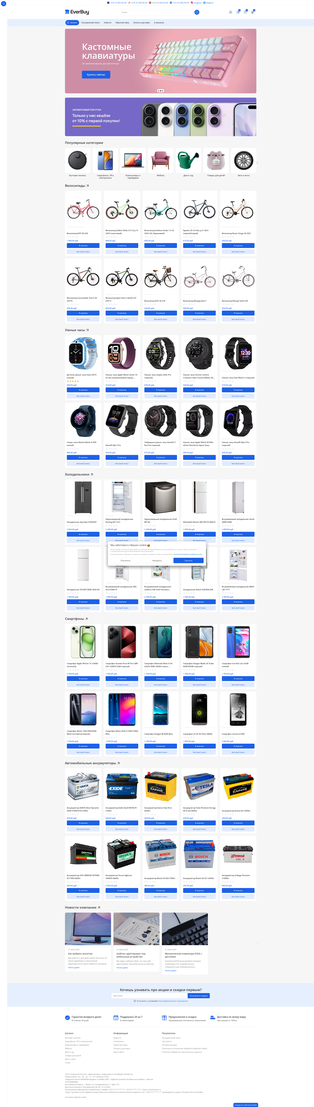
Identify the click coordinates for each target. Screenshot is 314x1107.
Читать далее (73, 967)
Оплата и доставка (122, 1048)
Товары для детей (73, 1055)
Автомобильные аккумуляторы (90, 763)
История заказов (169, 1045)
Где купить (167, 1041)
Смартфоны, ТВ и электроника (79, 1041)
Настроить (157, 560)
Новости (117, 1038)
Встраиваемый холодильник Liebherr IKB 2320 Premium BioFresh (157, 589)
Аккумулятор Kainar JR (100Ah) (236, 810)
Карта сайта (118, 1052)
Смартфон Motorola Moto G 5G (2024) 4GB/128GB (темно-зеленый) (158, 666)
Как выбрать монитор (80, 953)
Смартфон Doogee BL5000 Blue (158, 734)
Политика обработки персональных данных (182, 1052)
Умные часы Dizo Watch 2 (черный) (238, 377)
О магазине (118, 1041)
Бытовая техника (73, 1038)
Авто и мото (70, 1059)
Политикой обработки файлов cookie (188, 554)
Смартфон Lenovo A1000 (233, 734)
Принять (188, 560)
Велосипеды (75, 185)
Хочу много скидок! (199, 995)
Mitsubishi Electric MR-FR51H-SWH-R (199, 522)
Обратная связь (120, 1045)
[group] (160, 61)
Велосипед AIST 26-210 (154, 301)
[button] (158, 90)
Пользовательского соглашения (173, 1001)
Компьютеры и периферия (77, 1045)
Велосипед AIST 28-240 (77, 233)
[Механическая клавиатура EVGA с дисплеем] (185, 929)
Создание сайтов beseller (246, 1105)
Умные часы (75, 330)
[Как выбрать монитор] (88, 929)
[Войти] (230, 12)
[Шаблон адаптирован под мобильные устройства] (136, 929)
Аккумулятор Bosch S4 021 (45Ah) (198, 878)
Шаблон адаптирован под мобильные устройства (131, 955)
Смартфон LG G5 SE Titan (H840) (197, 734)
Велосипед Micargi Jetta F (194, 301)
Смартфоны (74, 618)
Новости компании (80, 907)
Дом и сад (69, 1052)
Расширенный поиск (171, 1038)
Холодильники (77, 474)
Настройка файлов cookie (75, 1097)
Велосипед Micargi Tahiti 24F (235, 301)
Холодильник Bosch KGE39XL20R (198, 589)
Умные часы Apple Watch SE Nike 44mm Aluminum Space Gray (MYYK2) (198, 445)
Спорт (68, 1062)
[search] (196, 12)
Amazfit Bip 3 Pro (113, 445)
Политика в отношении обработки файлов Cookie (185, 1048)
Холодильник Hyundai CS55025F (82, 522)
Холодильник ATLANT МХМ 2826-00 (83, 589)
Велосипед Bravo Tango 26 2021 (236, 233)
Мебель (68, 1048)
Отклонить (126, 560)
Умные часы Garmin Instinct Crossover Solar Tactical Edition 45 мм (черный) (198, 377)
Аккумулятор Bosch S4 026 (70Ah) (159, 878)
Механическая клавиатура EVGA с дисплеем (183, 955)
